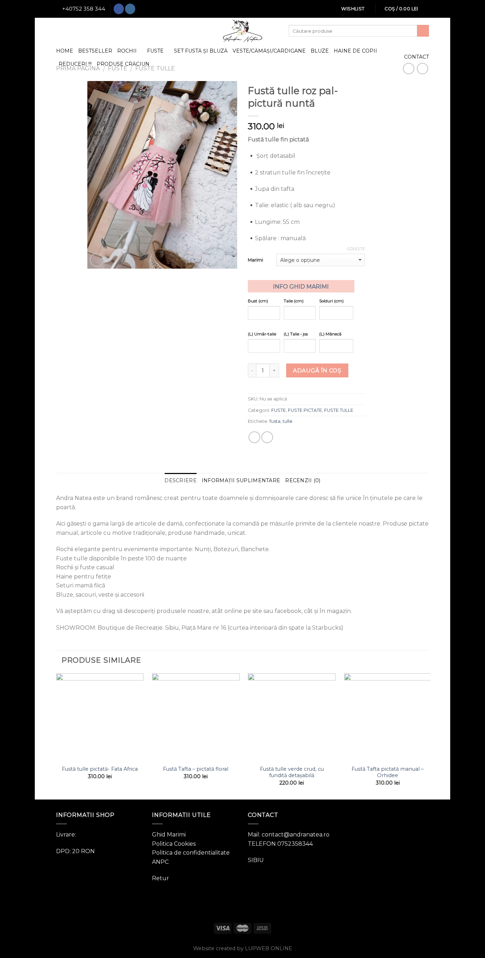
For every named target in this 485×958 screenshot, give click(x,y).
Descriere (180, 480)
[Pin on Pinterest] (267, 437)
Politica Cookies (174, 843)
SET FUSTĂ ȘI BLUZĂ (201, 51)
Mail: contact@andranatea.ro (288, 834)
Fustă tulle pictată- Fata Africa (100, 769)
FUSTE (155, 51)
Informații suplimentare (241, 480)
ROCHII (127, 51)
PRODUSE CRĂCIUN (123, 64)
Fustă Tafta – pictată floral (195, 769)
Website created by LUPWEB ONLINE (242, 948)
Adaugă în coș (317, 370)
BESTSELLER (95, 51)
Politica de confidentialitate (191, 852)
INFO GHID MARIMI (301, 286)
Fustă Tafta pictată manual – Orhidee (388, 772)
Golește (356, 248)
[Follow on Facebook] (119, 9)
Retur (160, 878)
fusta (274, 421)
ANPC (160, 862)
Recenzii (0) (302, 480)
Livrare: (66, 834)
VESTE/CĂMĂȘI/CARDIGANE (269, 51)
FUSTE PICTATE (305, 410)
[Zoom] (97, 260)
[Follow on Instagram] (130, 9)
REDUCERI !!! (75, 64)
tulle (288, 421)
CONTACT (416, 57)
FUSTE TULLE (338, 410)
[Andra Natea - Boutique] (242, 31)
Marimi (255, 260)
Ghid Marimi (169, 834)
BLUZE (320, 51)
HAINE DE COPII (355, 51)
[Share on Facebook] (254, 437)
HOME (64, 51)
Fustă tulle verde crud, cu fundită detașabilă (292, 772)
